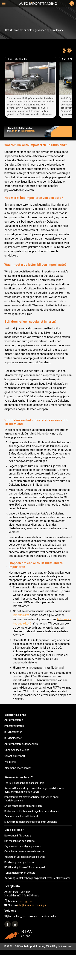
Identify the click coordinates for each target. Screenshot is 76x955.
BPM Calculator (13, 738)
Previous (64, 50)
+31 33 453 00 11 (26, 901)
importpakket (21, 615)
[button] (3, 4)
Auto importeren (13, 720)
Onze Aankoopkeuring (16, 750)
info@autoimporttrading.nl (32, 905)
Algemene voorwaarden (17, 768)
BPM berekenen (13, 731)
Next (69, 50)
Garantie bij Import (14, 756)
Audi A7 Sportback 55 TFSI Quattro (28, 59)
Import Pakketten (14, 725)
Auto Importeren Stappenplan (21, 744)
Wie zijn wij (10, 762)
